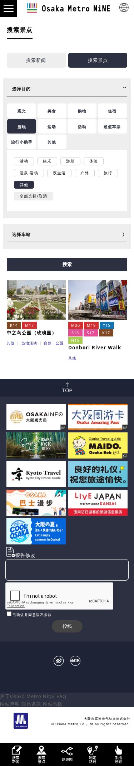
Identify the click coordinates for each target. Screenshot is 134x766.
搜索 (67, 264)
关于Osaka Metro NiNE (27, 696)
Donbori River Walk (94, 347)
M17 (29, 325)
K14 (14, 325)
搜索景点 (98, 60)
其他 (11, 342)
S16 (75, 332)
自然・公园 (54, 342)
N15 (75, 340)
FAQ (61, 696)
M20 (75, 325)
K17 (106, 332)
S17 (90, 332)
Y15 (106, 325)
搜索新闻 (36, 60)
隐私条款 (31, 703)
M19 (91, 325)
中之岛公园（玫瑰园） (32, 332)
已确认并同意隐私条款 (32, 614)
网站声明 (10, 703)
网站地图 (53, 703)
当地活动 (29, 342)
